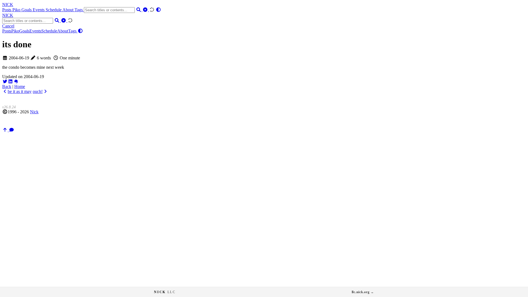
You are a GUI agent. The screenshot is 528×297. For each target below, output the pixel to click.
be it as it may (20, 91)
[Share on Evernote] (16, 81)
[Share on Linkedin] (10, 81)
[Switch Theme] (158, 9)
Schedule (54, 9)
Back (6, 86)
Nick (34, 111)
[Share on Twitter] (5, 81)
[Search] (139, 9)
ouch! (38, 91)
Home (19, 86)
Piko (16, 9)
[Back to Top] (5, 130)
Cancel (8, 26)
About (68, 9)
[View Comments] (11, 130)
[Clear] (145, 9)
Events (39, 9)
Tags (79, 9)
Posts (7, 9)
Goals (27, 9)
